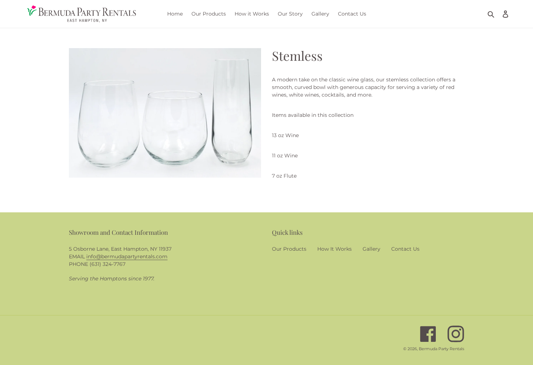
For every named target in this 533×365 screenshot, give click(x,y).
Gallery (371, 249)
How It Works (334, 249)
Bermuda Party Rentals (441, 348)
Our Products (289, 249)
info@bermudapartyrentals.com (127, 256)
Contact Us (405, 249)
